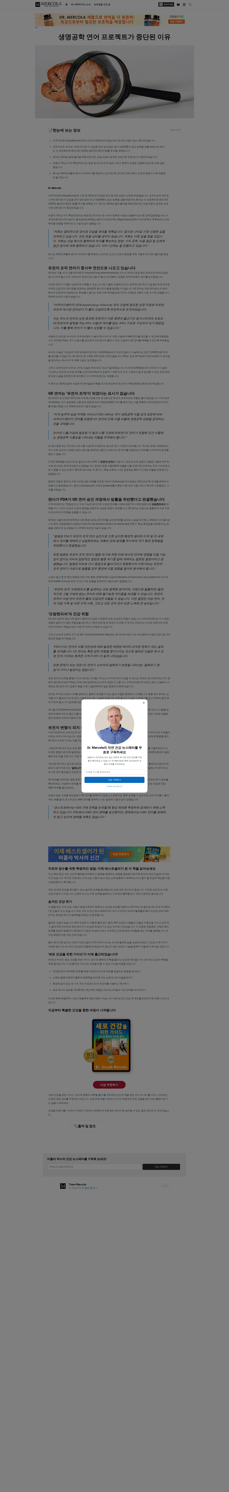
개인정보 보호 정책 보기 (114, 786)
